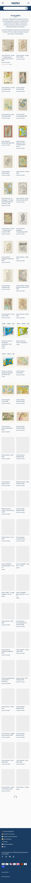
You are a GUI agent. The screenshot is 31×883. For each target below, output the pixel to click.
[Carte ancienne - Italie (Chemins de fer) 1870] (22, 188)
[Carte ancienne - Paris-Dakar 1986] (8, 750)
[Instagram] (6, 856)
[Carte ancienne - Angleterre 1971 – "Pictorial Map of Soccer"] (22, 131)
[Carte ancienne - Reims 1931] (22, 304)
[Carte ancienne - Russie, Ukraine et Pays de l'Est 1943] (22, 275)
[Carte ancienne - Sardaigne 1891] (8, 275)
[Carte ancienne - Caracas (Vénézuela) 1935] (8, 416)
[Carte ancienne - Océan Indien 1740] (22, 640)
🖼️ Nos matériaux (6, 839)
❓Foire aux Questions (8, 831)
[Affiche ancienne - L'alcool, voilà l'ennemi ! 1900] (8, 499)
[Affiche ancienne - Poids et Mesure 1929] (22, 472)
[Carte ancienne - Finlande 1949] (22, 77)
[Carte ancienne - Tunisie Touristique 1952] (8, 77)
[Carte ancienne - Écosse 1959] (22, 161)
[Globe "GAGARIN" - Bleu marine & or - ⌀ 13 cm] (22, 582)
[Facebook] (2, 856)
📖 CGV (4, 847)
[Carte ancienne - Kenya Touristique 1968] (8, 104)
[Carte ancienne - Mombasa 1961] (22, 723)
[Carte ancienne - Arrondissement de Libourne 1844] (22, 611)
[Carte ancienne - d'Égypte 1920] (22, 445)
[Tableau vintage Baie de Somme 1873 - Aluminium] (8, 668)
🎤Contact (5, 842)
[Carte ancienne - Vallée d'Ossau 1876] (22, 45)
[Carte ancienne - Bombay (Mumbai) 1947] (8, 131)
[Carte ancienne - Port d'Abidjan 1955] (22, 668)
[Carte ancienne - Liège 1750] (22, 247)
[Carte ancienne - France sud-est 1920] (8, 304)
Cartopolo (7, 876)
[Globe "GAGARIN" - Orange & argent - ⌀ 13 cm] (8, 554)
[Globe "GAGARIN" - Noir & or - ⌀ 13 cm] (22, 554)
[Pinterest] (10, 856)
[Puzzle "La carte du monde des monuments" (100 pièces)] (8, 331)
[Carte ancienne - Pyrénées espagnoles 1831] (8, 640)
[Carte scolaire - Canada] (22, 777)
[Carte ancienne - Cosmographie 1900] (22, 104)
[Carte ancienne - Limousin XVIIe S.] (22, 527)
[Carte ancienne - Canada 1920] (22, 361)
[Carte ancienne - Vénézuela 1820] (22, 416)
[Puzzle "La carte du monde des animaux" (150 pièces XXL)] (8, 361)
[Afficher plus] (15, 797)
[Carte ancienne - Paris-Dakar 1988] (22, 750)
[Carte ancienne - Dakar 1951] (8, 697)
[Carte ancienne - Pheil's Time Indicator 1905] (8, 777)
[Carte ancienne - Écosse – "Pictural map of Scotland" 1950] (8, 218)
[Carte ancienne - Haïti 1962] (8, 445)
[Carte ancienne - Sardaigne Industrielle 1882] (8, 247)
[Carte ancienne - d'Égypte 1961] (22, 697)
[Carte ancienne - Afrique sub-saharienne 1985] (8, 723)
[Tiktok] (13, 856)
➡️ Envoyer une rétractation (9, 836)
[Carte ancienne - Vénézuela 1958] (22, 390)
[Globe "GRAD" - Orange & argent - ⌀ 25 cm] (8, 582)
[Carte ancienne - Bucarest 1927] (8, 472)
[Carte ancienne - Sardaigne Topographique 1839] (22, 218)
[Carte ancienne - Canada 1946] (8, 390)
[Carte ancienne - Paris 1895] (8, 611)
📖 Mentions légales (7, 844)
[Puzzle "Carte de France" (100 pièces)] (22, 331)
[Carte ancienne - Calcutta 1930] (8, 161)
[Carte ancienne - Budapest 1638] (22, 499)
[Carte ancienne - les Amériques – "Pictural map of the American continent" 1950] (8, 188)
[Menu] (3, 3)
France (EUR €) (5, 872)
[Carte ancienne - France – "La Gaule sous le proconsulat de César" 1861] (8, 45)
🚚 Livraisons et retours (8, 834)
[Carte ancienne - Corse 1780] (8, 527)
